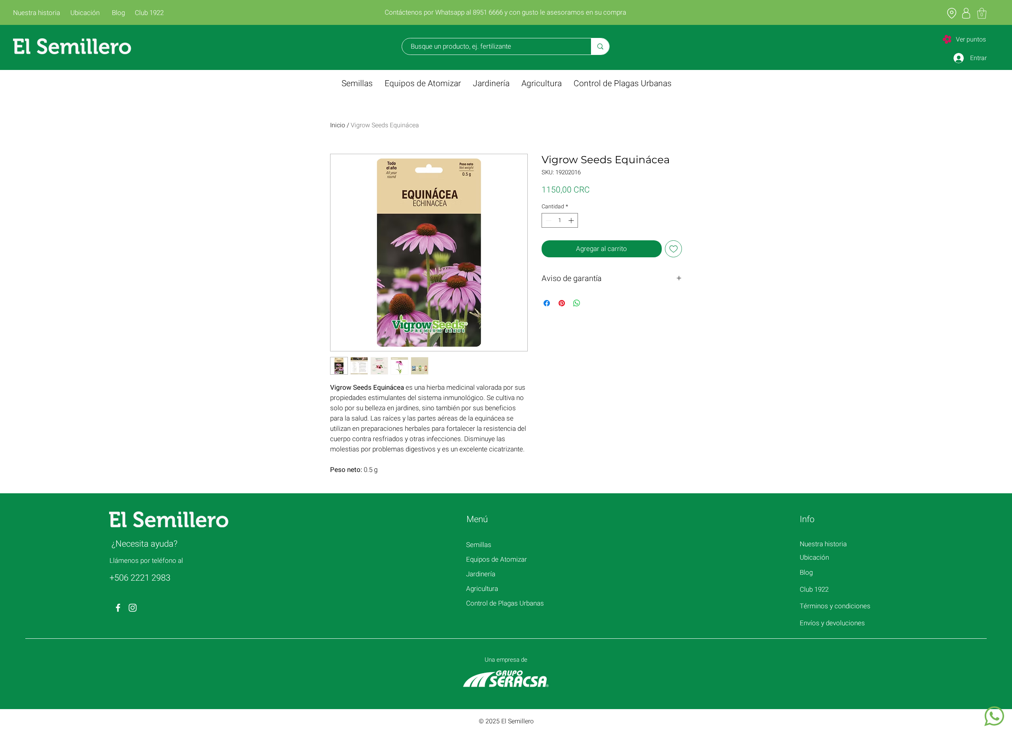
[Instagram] (132, 607)
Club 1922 (814, 589)
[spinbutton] (560, 220)
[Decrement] (548, 220)
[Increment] (572, 220)
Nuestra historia (823, 544)
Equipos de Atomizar (496, 559)
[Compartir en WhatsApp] (577, 303)
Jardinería (480, 574)
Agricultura (482, 589)
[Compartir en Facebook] (546, 303)
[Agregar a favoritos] (673, 249)
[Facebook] (118, 607)
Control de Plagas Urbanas (505, 603)
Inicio (337, 125)
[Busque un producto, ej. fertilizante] (600, 46)
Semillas (478, 545)
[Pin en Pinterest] (561, 303)
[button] (981, 13)
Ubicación (814, 557)
